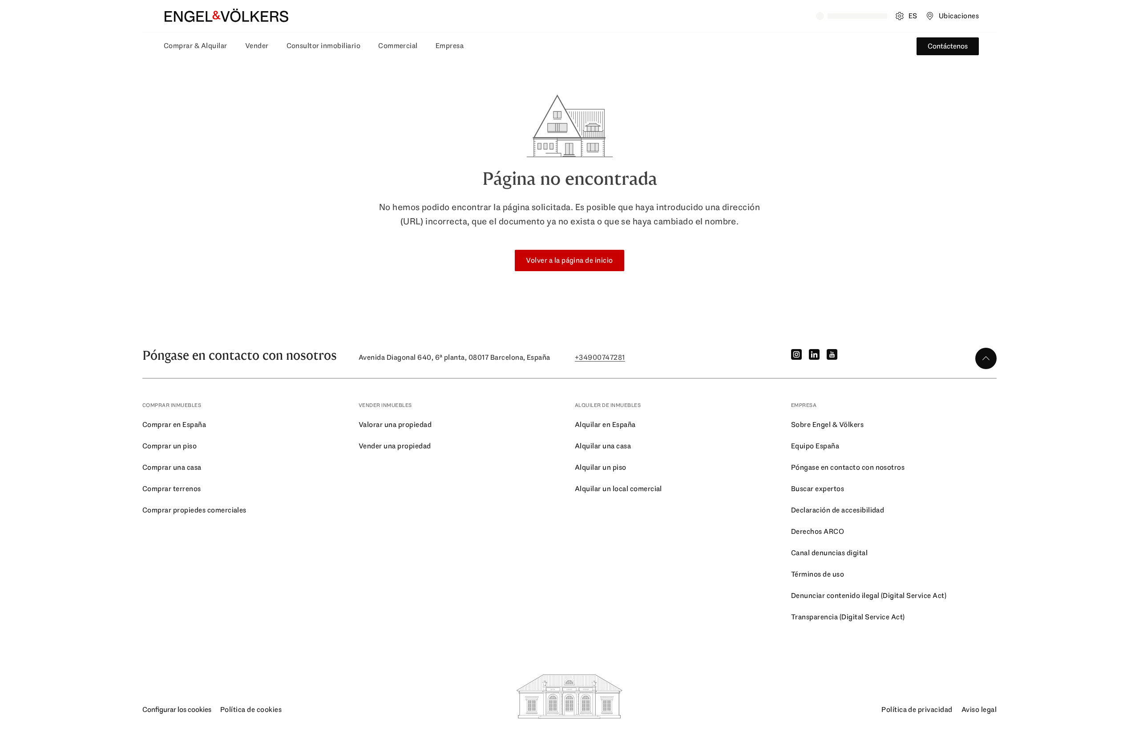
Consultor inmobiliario (324, 45)
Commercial (398, 45)
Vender (257, 45)
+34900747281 (600, 357)
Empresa (450, 45)
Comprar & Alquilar (195, 45)
